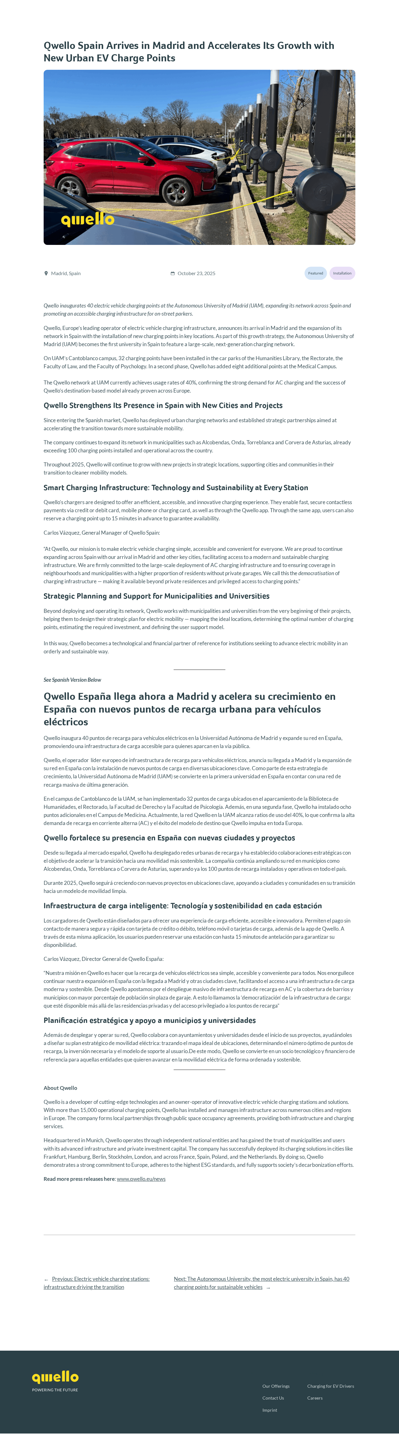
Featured (315, 273)
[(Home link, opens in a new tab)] (55, 1381)
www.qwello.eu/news (141, 1179)
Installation (342, 273)
